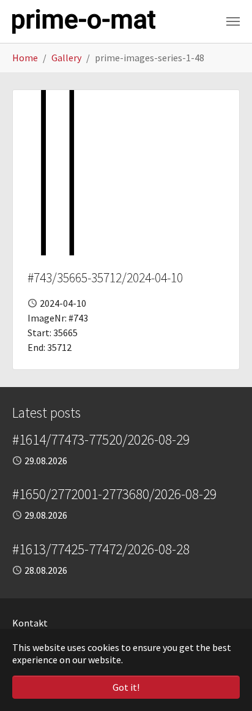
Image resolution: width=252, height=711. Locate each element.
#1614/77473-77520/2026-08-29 (101, 439)
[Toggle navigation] (233, 21)
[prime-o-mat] (83, 21)
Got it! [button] (126, 687)
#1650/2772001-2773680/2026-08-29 (114, 494)
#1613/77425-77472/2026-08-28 (101, 549)
